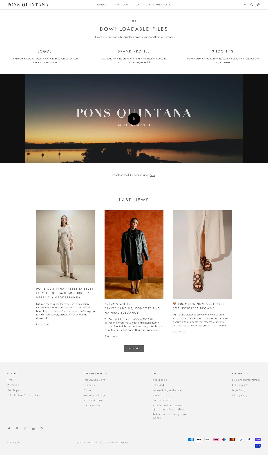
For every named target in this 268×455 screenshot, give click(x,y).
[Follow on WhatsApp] (41, 428)
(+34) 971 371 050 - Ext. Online (23, 395)
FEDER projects (240, 385)
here (62, 58)
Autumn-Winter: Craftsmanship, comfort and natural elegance (132, 308)
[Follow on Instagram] (17, 428)
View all (134, 348)
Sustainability (159, 395)
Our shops (13, 390)
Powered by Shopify (117, 442)
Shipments (90, 390)
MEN (137, 4)
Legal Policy (238, 390)
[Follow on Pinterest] (25, 428)
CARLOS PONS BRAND (158, 4)
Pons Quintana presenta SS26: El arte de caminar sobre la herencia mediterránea (64, 293)
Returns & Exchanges (95, 395)
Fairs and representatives (246, 379)
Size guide (89, 385)
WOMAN (101, 4)
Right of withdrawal (94, 400)
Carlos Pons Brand (162, 400)
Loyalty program (93, 405)
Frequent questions (94, 379)
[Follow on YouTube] (33, 428)
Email (10, 379)
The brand (158, 385)
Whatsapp (13, 385)
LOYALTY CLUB (121, 4)
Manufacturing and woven (167, 390)
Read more (42, 324)
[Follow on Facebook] (9, 428)
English (12, 443)
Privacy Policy (239, 395)
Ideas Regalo (159, 379)
